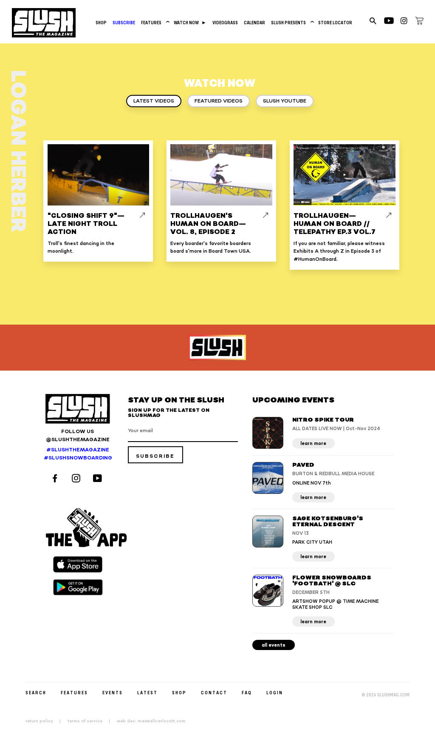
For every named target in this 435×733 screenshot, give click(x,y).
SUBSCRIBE (124, 22)
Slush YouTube (284, 101)
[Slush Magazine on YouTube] (99, 479)
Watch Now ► (190, 22)
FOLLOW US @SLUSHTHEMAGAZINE (78, 435)
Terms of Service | (91, 721)
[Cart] (419, 22)
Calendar (254, 22)
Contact (214, 692)
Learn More (313, 443)
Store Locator (335, 22)
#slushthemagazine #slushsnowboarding (77, 454)
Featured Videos (219, 101)
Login (274, 692)
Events (112, 692)
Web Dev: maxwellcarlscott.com (151, 721)
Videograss (225, 22)
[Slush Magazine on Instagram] (77, 479)
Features (154, 22)
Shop (101, 22)
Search (35, 692)
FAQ (247, 692)
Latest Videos (153, 101)
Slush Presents (291, 22)
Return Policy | (45, 721)
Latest (147, 692)
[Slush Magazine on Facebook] (56, 479)
